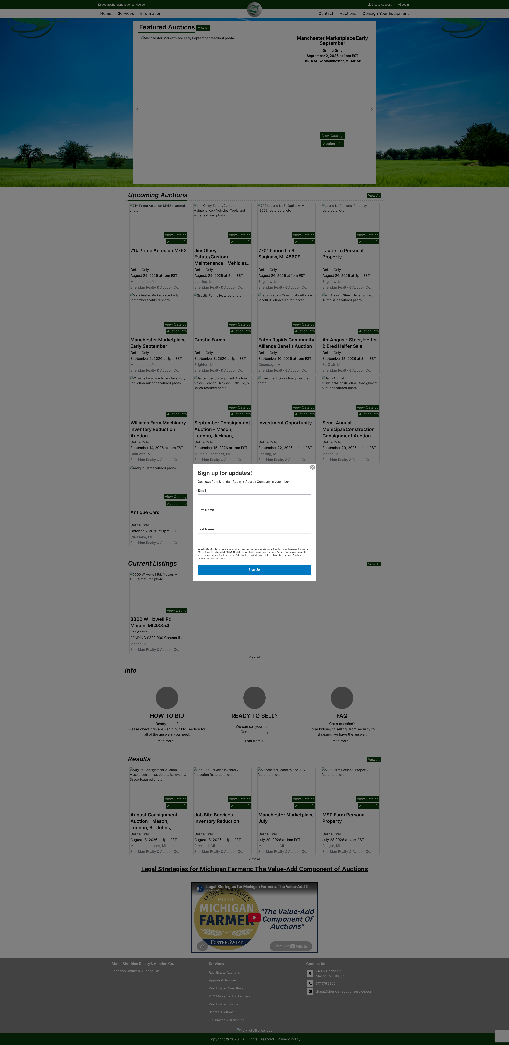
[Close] (312, 467)
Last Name (206, 529)
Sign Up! (254, 569)
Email (202, 490)
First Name (206, 509)
